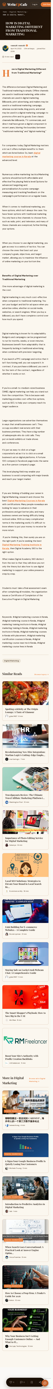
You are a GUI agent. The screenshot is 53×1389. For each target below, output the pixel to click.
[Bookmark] (31, 1382)
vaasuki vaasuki (18, 45)
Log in (34, 4)
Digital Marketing (17, 12)
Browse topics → (41, 674)
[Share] (40, 1382)
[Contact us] (45, 1383)
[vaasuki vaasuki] (5, 48)
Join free (46, 4)
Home (5, 12)
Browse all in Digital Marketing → (37, 1079)
